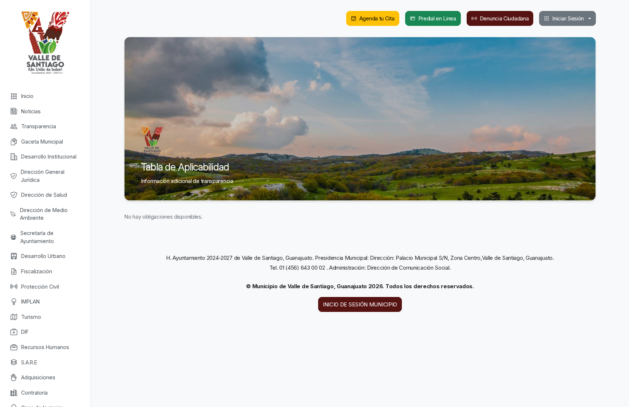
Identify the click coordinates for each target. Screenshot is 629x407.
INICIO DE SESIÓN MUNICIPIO (360, 304)
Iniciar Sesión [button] (568, 18)
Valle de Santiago (45, 42)
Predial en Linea (437, 18)
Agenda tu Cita (377, 18)
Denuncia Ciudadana (504, 18)
